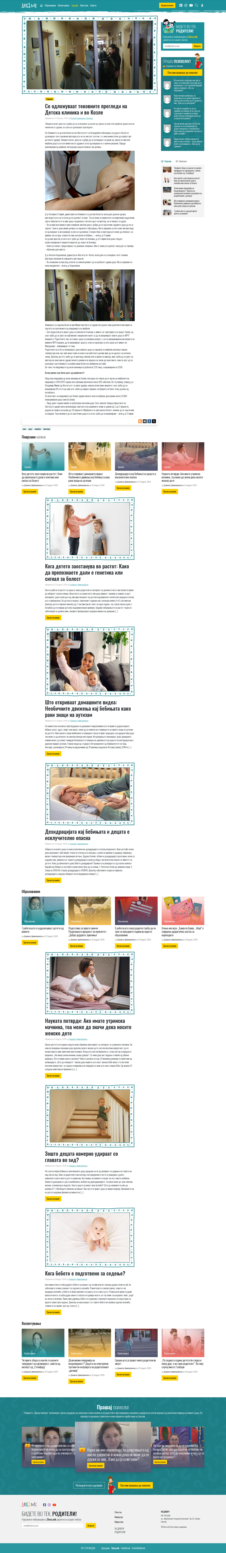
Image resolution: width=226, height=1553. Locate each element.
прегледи (46, 429)
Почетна (118, 1512)
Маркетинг (119, 1522)
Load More (113, 1391)
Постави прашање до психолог (135, 1485)
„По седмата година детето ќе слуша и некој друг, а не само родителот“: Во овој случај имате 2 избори (182, 1363)
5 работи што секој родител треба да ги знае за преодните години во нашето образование (135, 931)
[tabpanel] (182, 191)
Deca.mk (115, 1548)
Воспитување (63, 5)
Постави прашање (183, 72)
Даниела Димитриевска (33, 485)
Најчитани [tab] (182, 161)
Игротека (84, 5)
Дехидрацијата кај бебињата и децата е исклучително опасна (135, 475)
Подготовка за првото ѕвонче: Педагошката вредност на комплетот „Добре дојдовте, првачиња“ (87, 931)
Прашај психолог (167, 5)
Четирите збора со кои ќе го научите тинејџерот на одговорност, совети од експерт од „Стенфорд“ (41, 1363)
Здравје (74, 5)
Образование (50, 5)
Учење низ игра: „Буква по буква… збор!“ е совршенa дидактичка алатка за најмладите (183, 931)
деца (30, 429)
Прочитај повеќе (30, 491)
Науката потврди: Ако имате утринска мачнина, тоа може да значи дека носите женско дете (182, 477)
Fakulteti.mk (125, 1548)
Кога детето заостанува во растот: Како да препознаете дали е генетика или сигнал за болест (42, 477)
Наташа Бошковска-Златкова (82, 118)
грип (24, 429)
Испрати (197, 46)
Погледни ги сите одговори (89, 1485)
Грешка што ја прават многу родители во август (135, 1362)
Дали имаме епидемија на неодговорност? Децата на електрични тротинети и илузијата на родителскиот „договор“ (88, 1365)
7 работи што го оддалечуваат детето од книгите (43, 930)
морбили (38, 429)
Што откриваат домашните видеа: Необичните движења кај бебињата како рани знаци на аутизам (89, 477)
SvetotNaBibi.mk (138, 1548)
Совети (93, 5)
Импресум (119, 1517)
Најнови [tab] (167, 161)
